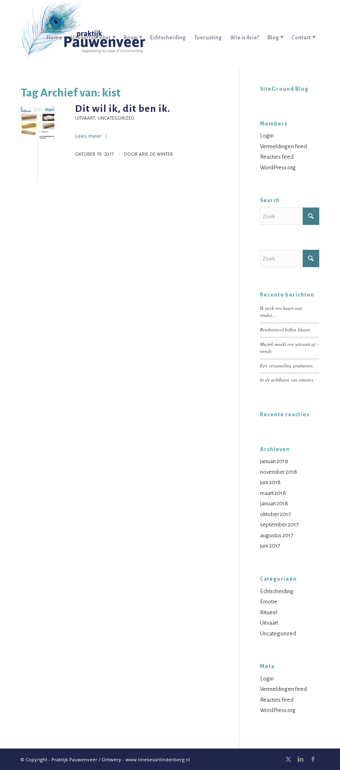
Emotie (268, 602)
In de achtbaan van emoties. (287, 380)
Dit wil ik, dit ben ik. (122, 108)
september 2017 (279, 524)
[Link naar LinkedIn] (300, 759)
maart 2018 (273, 493)
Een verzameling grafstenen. (287, 365)
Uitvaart (85, 118)
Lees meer (88, 136)
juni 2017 (270, 546)
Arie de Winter (156, 154)
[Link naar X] (288, 759)
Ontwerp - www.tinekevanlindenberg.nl (146, 759)
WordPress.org (278, 167)
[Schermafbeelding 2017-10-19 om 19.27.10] (37, 122)
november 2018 (278, 472)
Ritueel (268, 612)
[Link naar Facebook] (313, 759)
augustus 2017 (276, 535)
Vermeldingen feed (283, 146)
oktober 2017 (275, 514)
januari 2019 (274, 461)
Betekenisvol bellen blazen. (285, 329)
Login (267, 136)
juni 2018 (270, 482)
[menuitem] (54, 33)
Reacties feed (277, 157)
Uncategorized (115, 118)
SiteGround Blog (284, 89)
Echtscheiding (277, 591)
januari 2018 (274, 503)
